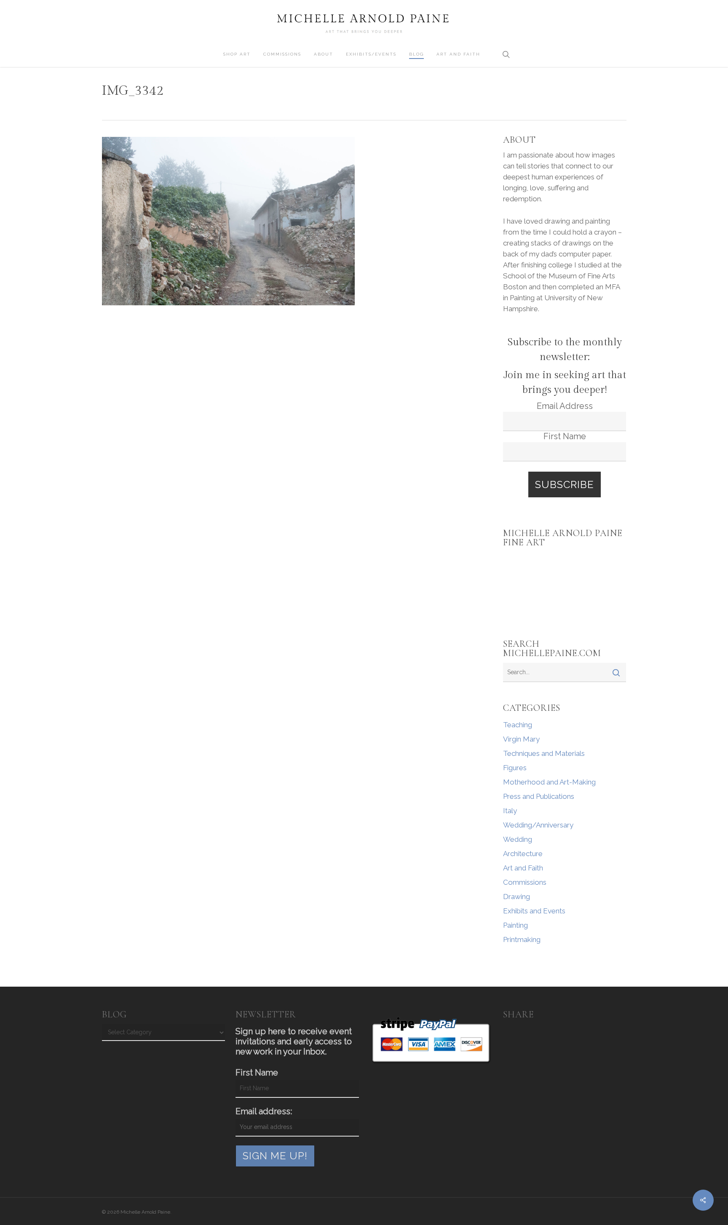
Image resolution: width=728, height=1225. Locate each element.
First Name (564, 436)
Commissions (524, 882)
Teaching (517, 725)
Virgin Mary (521, 739)
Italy (510, 810)
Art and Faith (523, 868)
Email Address (565, 406)
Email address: (264, 1111)
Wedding (517, 839)
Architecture (523, 853)
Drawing (516, 896)
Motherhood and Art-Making (549, 782)
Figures (515, 767)
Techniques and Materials (544, 753)
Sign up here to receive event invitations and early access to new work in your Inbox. (294, 1041)
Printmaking (522, 939)
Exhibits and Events (534, 911)
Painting (515, 925)
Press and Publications (538, 796)
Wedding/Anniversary (538, 825)
